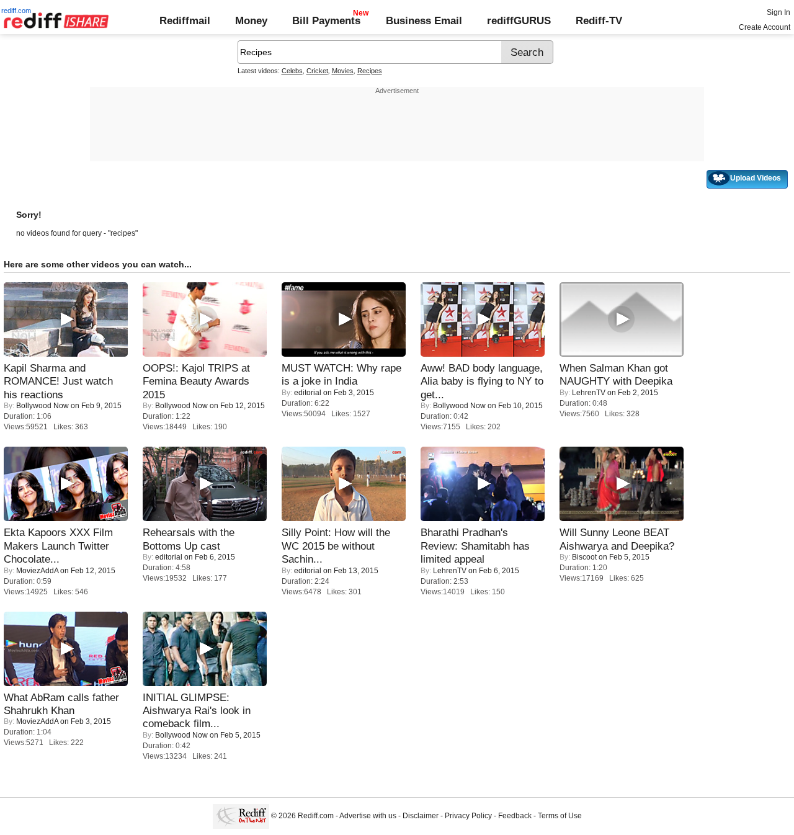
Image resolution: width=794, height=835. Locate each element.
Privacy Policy (468, 816)
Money (251, 20)
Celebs (292, 70)
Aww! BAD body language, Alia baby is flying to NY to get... (482, 381)
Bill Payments (326, 20)
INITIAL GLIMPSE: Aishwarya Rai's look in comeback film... (197, 711)
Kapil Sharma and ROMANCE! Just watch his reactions (58, 381)
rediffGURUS (519, 20)
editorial (307, 392)
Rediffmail (184, 20)
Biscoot (584, 557)
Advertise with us (367, 816)
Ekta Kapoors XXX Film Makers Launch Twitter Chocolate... (58, 546)
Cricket (317, 70)
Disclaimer (421, 816)
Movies (343, 70)
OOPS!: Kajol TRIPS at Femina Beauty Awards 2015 (196, 381)
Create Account (764, 27)
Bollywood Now (42, 405)
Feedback (515, 816)
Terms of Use (560, 816)
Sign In (778, 12)
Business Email (424, 20)
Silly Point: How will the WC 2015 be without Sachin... (336, 546)
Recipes (369, 70)
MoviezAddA (37, 570)
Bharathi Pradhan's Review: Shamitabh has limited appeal (475, 546)
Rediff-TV (599, 20)
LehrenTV (588, 392)
